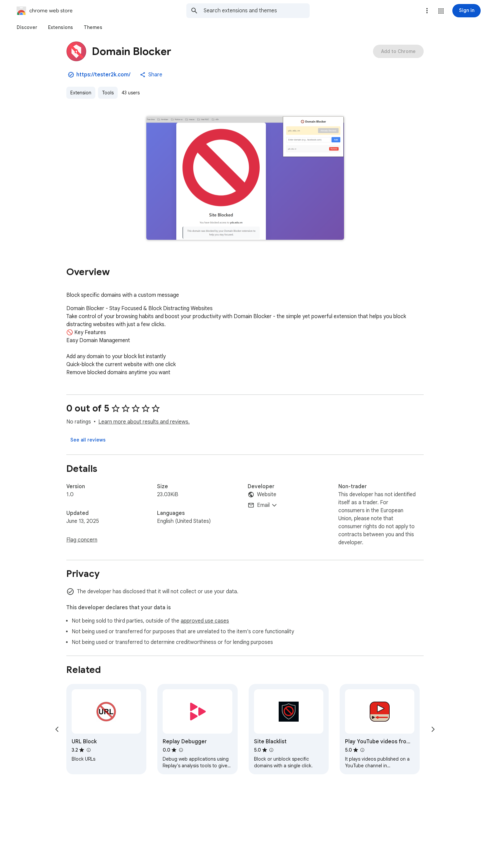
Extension (80, 93)
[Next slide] (433, 729)
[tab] (27, 27)
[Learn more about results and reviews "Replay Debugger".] (181, 750)
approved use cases (205, 621)
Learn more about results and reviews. (144, 421)
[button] (441, 11)
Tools (108, 93)
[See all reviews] (88, 440)
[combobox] (257, 11)
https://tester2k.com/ (103, 74)
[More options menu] (427, 10)
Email (263, 505)
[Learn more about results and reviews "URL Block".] (88, 750)
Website (266, 494)
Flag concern (81, 540)
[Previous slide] (57, 729)
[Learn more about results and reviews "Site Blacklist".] (271, 750)
